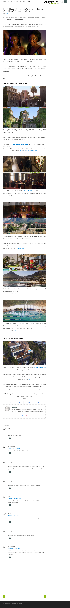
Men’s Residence (29, 191)
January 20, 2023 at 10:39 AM (14, 515)
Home (4, 1)
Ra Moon (7, 13)
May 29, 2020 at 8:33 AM (13, 432)
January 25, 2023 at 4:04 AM (14, 533)
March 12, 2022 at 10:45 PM (14, 463)
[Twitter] (22, 415)
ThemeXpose (20, 603)
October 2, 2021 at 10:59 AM (14, 448)
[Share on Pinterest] (29, 402)
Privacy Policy (16, 603)
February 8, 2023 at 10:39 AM (14, 548)
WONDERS (23, 1)
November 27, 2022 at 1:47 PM (14, 498)
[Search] (65, 1)
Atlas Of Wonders (12, 603)
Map (36, 150)
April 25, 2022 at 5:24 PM (13, 482)
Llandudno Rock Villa (39, 367)
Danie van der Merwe (29, 150)
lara (9, 428)
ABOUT (29, 1)
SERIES (16, 1)
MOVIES (10, 1)
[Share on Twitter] (19, 402)
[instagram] (26, 415)
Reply (10, 437)
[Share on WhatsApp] (38, 402)
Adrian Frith (18, 248)
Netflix (21, 150)
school (20, 144)
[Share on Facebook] (10, 402)
